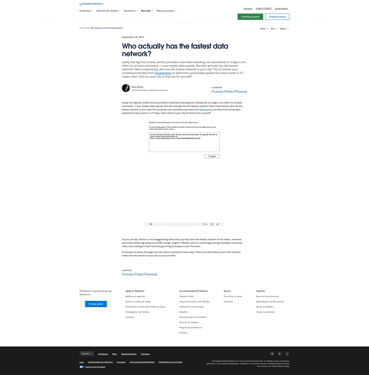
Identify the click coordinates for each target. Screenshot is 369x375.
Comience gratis (250, 16)
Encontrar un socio (233, 296)
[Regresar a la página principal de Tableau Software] (92, 3)
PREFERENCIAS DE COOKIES (171, 362)
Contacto (248, 8)
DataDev (183, 312)
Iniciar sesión (281, 8)
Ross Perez (137, 87)
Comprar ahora (277, 16)
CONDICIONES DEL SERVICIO (100, 362)
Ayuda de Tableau (265, 306)
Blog (87, 28)
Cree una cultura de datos (137, 301)
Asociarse (228, 301)
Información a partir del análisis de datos (145, 306)
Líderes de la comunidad (191, 306)
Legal (82, 362)
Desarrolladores (128, 354)
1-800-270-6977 (264, 8)
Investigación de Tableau (137, 312)
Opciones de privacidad (95, 367)
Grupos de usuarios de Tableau (194, 301)
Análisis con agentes (135, 296)
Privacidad (121, 362)
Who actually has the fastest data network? (106, 28)
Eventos (183, 332)
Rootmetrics (163, 73)
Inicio (82, 28)
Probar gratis (96, 303)
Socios (227, 290)
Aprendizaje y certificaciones (270, 301)
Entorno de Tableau (188, 322)
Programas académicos (190, 327)
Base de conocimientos (267, 296)
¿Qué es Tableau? (134, 290)
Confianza (103, 354)
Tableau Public (186, 296)
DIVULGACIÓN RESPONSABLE (142, 362)
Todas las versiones (265, 312)
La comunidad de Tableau (193, 290)
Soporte (260, 290)
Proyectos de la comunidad (192, 317)
